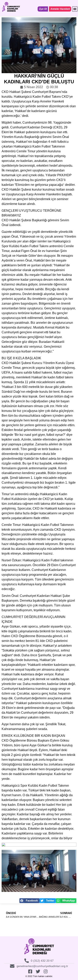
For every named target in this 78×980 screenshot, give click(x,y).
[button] (74, 9)
